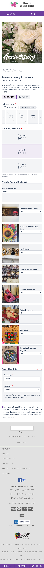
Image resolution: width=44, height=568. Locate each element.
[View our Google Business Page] (24, 481)
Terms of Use (38, 559)
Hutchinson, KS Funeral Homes (14, 544)
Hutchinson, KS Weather (12, 552)
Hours (38, 565)
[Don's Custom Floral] (22, 8)
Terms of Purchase (23, 559)
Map (23, 565)
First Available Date (28, 107)
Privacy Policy (6, 559)
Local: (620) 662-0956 (22, 497)
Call (8, 565)
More (5, 92)
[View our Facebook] (20, 481)
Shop (12, 14)
